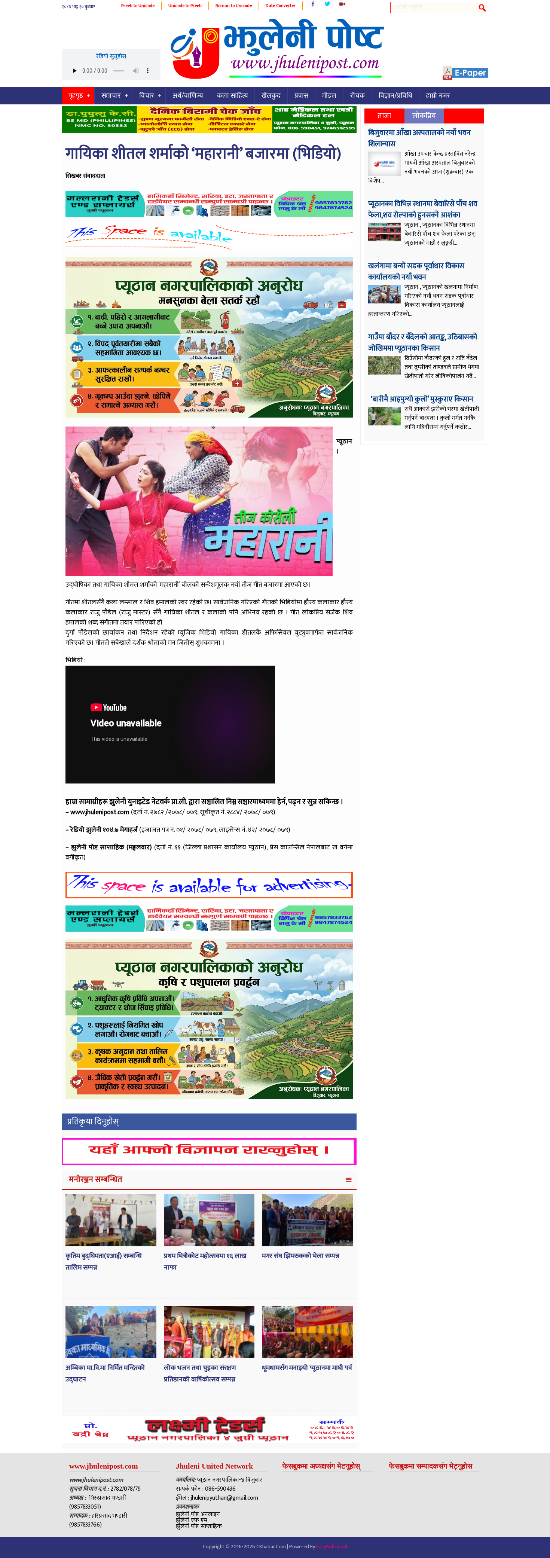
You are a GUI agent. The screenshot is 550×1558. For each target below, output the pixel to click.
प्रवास (301, 95)
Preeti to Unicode (138, 5)
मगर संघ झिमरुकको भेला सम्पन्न (300, 1256)
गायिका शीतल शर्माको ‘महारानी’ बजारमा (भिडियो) (203, 154)
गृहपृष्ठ (75, 95)
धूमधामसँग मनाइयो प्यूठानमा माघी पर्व (307, 1368)
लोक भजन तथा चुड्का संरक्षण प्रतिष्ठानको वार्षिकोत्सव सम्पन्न (200, 1373)
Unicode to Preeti (185, 5)
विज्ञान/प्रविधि (395, 95)
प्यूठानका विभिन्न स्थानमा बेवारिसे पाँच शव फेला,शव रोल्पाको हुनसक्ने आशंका (422, 210)
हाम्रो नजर (438, 95)
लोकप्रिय (424, 116)
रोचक (357, 95)
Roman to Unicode (234, 5)
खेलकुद (271, 95)
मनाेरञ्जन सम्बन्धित (95, 1179)
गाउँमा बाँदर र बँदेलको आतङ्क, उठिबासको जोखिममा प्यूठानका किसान (422, 343)
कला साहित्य (232, 95)
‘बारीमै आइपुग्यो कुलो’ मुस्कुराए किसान (421, 399)
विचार (146, 95)
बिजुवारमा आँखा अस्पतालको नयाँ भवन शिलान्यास (419, 138)
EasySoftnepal (331, 1546)
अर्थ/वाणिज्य (187, 95)
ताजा (384, 116)
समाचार (111, 95)
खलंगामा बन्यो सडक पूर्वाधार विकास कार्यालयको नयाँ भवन (416, 272)
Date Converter (281, 5)
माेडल (329, 95)
